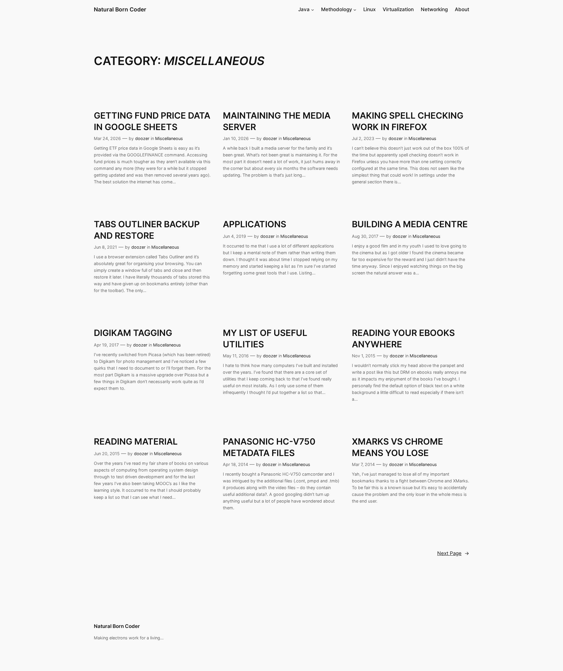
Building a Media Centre (410, 224)
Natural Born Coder (120, 9)
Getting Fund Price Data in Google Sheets (152, 121)
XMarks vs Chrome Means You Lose (397, 447)
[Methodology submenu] (354, 9)
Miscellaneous (169, 138)
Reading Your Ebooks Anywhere (403, 338)
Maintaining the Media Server (276, 121)
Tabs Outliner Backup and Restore (147, 229)
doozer (142, 138)
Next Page (453, 553)
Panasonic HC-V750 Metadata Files (269, 447)
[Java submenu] (312, 9)
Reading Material (136, 441)
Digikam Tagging (133, 332)
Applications (254, 224)
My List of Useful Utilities (265, 338)
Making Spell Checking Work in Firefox (407, 121)
